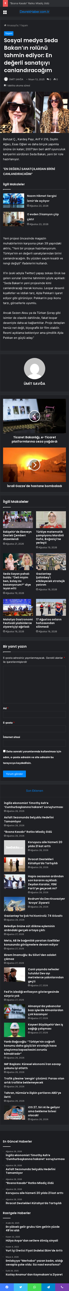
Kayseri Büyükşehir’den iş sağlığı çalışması (45, 1026)
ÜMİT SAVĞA (16, 79)
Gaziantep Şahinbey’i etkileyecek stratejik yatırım (50, 579)
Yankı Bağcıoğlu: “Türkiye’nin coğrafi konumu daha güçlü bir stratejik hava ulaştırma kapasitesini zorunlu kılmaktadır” (30, 1048)
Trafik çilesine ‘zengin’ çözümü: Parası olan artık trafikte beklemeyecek (34, 1080)
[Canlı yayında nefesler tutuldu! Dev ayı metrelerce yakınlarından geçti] (14, 974)
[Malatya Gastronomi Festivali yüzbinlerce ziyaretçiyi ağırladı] (18, 607)
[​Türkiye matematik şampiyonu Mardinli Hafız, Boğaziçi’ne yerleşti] (51, 519)
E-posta (9, 722)
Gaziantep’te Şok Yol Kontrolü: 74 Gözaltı (33, 916)
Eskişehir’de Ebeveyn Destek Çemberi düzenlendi (17, 535)
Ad (5, 708)
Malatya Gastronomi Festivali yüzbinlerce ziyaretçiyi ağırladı (18, 623)
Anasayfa (12, 25)
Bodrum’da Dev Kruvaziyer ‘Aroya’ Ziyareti (46, 901)
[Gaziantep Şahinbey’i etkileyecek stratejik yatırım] (51, 561)
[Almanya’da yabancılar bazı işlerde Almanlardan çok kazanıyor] (14, 1011)
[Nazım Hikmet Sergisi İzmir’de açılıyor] (13, 200)
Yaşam (24, 25)
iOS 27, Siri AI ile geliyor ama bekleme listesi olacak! (44, 1111)
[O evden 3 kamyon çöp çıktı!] (13, 219)
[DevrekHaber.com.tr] (34, 12)
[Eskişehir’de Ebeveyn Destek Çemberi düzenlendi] (18, 519)
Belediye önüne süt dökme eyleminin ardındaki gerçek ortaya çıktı (29, 928)
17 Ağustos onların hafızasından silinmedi (49, 623)
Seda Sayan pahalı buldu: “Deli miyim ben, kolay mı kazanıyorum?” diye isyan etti (17, 581)
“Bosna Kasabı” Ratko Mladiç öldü (29, 3)
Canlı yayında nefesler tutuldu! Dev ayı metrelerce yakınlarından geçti (46, 975)
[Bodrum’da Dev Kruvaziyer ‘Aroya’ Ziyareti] (14, 904)
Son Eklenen (34, 790)
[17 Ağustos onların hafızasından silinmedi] (51, 607)
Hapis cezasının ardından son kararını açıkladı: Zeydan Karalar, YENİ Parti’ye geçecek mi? (46, 882)
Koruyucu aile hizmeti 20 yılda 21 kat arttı (45, 844)
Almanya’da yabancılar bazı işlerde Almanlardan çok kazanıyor (45, 1010)
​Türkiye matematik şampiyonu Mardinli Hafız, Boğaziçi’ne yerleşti (50, 537)
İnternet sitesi (11, 737)
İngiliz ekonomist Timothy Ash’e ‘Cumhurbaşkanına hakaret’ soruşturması (33, 805)
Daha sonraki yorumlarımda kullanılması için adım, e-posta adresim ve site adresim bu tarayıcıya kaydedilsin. (32, 757)
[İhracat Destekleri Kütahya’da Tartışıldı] (14, 864)
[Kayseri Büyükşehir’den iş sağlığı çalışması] (14, 1030)
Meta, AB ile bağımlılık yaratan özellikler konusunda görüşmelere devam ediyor (32, 942)
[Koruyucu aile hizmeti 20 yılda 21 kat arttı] (14, 847)
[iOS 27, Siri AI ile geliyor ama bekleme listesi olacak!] (14, 1112)
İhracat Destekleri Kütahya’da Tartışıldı (43, 861)
